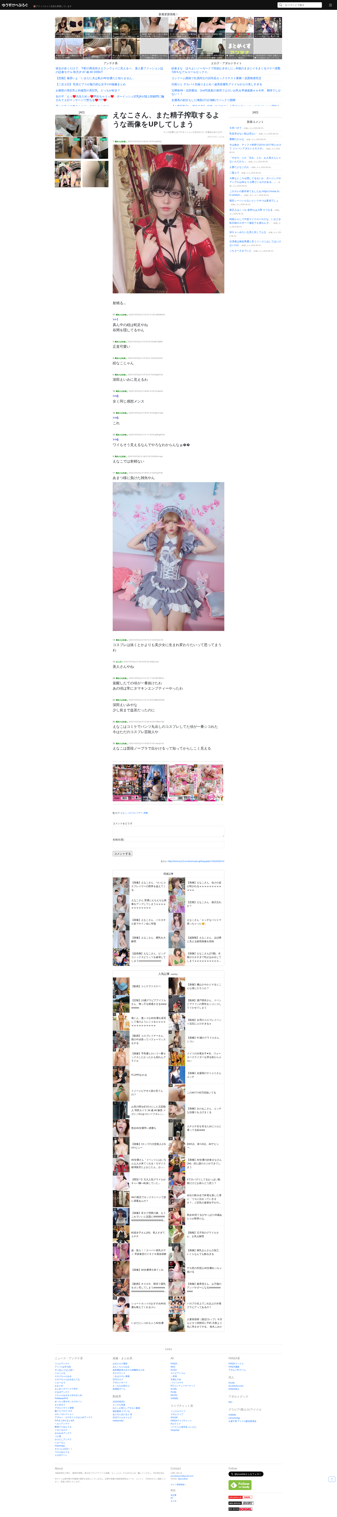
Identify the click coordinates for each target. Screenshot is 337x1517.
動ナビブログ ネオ (63, 1410)
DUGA (174, 1369)
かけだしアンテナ (63, 1439)
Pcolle (173, 1391)
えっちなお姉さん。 (122, 1385)
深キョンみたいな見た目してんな (247, 232)
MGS (173, 1366)
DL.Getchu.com (236, 1385)
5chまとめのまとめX (64, 1420)
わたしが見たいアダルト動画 (126, 1407)
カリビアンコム (178, 1373)
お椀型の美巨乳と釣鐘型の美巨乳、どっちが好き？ (88, 90)
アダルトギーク (120, 1382)
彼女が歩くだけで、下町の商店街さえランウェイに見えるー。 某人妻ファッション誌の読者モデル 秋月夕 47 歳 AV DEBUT (109, 70)
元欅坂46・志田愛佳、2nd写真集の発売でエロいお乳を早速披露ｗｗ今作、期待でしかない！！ (226, 92)
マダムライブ (177, 1414)
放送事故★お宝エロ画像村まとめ (128, 1369)
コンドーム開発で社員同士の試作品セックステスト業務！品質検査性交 (216, 78)
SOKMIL (174, 1398)
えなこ (123, 812)
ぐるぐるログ (61, 1429)
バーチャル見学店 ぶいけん (183, 1426)
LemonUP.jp (234, 1417)
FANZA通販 (234, 1366)
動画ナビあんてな (63, 1426)
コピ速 (58, 1436)
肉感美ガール (119, 1388)
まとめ (221, 136)
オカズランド (119, 1373)
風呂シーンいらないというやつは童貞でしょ (254, 200)
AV (172, 1497)
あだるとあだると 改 (122, 1414)
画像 (146, 812)
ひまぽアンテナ (62, 1391)
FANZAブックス (236, 1363)
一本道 (174, 1376)
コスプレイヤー (135, 812)
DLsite (232, 1382)
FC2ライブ (176, 1423)
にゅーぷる (60, 1373)
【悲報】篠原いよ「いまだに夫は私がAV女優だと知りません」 (95, 78)
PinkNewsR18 (61, 1398)
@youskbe (183, 1478)
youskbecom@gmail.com (182, 1476)
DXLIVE (174, 1417)
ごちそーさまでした (240, 250)
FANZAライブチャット (181, 1420)
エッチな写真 (119, 1404)
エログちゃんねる (63, 1376)
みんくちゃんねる (121, 1366)
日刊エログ (118, 1379)
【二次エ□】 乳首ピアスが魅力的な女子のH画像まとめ (91, 84)
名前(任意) (118, 839)
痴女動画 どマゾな (121, 1411)
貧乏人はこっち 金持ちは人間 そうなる (251, 209)
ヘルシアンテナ (62, 1423)
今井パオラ (235, 127)
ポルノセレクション (64, 1414)
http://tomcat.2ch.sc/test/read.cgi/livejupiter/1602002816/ (196, 861)
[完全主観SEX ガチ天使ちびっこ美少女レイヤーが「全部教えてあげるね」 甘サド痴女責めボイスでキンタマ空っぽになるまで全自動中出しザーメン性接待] (195, 782)
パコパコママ (177, 1382)
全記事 (173, 1495)
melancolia (118, 1420)
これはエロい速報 (121, 1376)
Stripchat (175, 1430)
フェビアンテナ (62, 1363)
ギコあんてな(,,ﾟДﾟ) (64, 1369)
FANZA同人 (234, 1389)
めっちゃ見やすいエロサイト (68, 1401)
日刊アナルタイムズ (122, 1417)
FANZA (174, 1363)
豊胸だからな (236, 139)
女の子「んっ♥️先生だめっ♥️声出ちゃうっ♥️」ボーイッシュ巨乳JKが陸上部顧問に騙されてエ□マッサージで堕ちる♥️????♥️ (110, 98)
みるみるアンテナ (63, 1433)
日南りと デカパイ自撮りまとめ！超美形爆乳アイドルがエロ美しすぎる (216, 84)
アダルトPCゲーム (237, 1369)
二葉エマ (234, 172)
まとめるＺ (60, 1404)
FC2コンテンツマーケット (183, 1385)
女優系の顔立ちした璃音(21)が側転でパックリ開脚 (203, 100)
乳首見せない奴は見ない (242, 133)
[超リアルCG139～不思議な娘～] (68, 174)
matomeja (60, 1445)
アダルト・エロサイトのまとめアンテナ (74, 1417)
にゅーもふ (60, 1442)
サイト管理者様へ (178, 1484)
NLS (230, 1401)
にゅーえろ (60, 1382)
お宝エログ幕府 (120, 1363)
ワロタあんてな (62, 1452)
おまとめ (59, 1385)
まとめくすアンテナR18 (66, 1388)
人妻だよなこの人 (239, 167)
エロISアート (61, 1455)
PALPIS (174, 1395)
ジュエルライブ (178, 1411)
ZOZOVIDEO (119, 1401)
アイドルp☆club (63, 1366)
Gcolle (174, 1388)
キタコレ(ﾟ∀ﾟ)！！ (63, 1448)
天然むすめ (176, 1379)
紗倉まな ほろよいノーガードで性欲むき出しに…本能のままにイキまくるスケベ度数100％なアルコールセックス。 (225, 70)
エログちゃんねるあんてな (67, 1379)
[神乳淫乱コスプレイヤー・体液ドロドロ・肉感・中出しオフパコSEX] (140, 782)
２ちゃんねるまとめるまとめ (68, 1395)
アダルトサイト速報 (64, 1407)
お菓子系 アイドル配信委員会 (242, 1421)
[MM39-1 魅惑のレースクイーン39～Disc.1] (95, 174)
